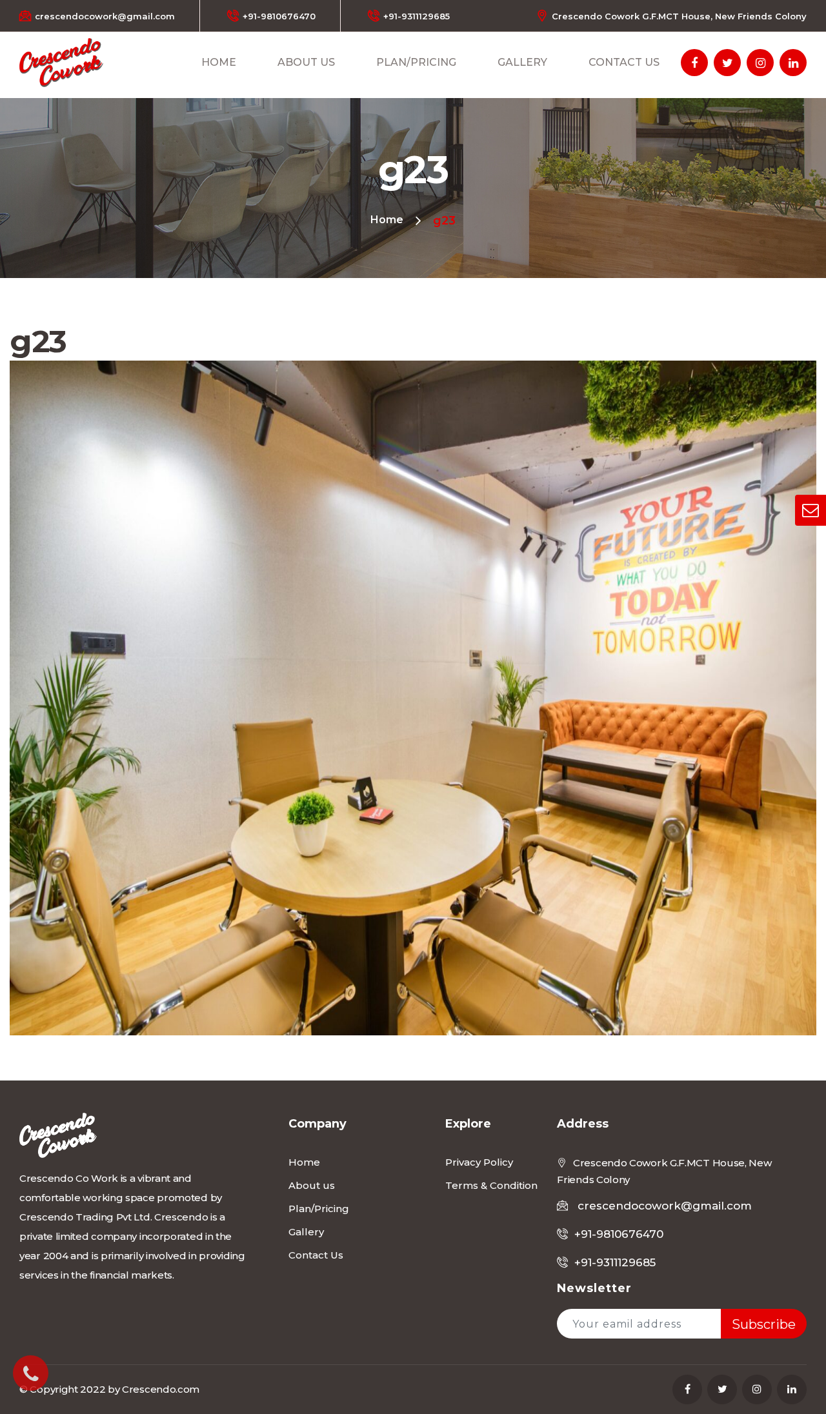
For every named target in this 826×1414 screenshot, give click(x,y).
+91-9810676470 (279, 16)
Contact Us (624, 62)
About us (306, 62)
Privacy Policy (479, 1162)
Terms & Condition (491, 1185)
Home (218, 62)
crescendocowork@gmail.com (105, 16)
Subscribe (764, 1324)
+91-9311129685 (416, 16)
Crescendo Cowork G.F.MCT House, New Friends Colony (679, 16)
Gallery (522, 62)
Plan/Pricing (416, 62)
